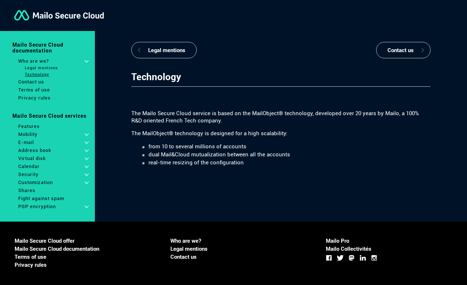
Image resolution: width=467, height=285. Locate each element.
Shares (26, 190)
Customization (35, 182)
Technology (37, 74)
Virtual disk (32, 158)
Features (29, 126)
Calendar (29, 166)
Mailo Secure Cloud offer (44, 241)
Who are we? (33, 61)
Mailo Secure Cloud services (49, 116)
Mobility (28, 134)
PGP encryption (37, 206)
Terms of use (34, 90)
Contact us (31, 82)
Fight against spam (41, 198)
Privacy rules (34, 98)
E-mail (26, 142)
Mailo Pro (337, 241)
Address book (34, 150)
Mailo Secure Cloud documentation (37, 48)
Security (28, 174)
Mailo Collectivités (348, 249)
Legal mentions (41, 68)
